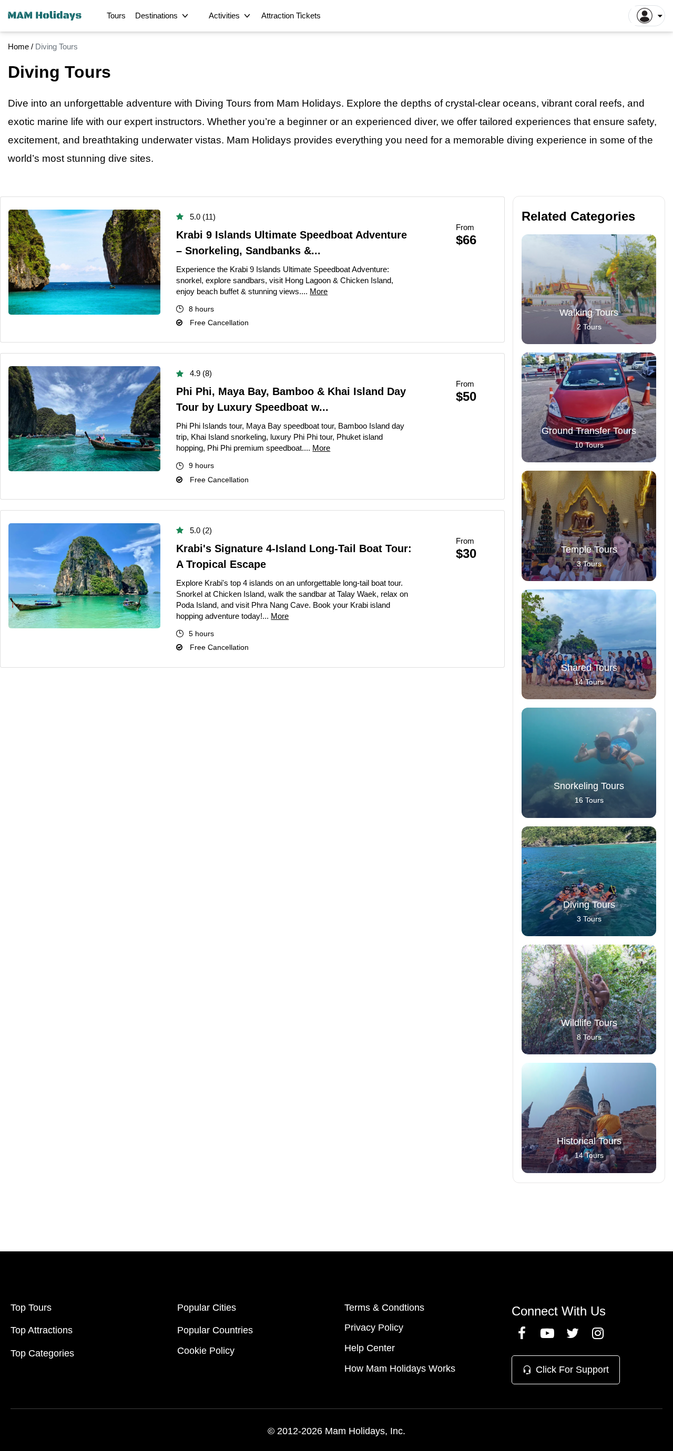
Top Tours (31, 1307)
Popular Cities (206, 1307)
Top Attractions (42, 1330)
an (56, 103)
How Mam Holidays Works (399, 1368)
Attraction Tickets (291, 15)
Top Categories (42, 1353)
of (632, 140)
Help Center (369, 1348)
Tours (116, 15)
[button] (646, 15)
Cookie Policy (205, 1350)
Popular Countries (215, 1330)
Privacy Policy (373, 1327)
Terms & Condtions (384, 1307)
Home (18, 46)
